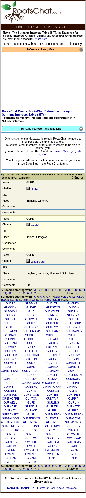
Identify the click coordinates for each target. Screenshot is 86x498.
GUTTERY (73, 426)
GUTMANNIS (73, 422)
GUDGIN (74, 307)
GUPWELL (10, 402)
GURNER (52, 406)
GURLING (53, 402)
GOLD (5, 300)
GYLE (73, 454)
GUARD (10, 303)
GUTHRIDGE (31, 422)
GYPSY (10, 462)
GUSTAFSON (53, 414)
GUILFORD (31, 327)
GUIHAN (53, 319)
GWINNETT (31, 450)
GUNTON (31, 398)
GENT (57, 297)
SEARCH (61, 27)
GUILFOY (52, 327)
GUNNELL (52, 382)
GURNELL (31, 406)
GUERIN (73, 311)
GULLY (52, 359)
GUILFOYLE (73, 327)
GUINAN (10, 335)
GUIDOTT (31, 319)
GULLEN (10, 351)
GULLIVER (53, 355)
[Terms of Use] (46, 487)
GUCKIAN (10, 307)
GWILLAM (31, 442)
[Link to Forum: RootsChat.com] (31, 22)
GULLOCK (10, 359)
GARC (41, 297)
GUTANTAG (73, 418)
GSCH (56, 300)
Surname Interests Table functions (51, 129)
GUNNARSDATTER (34, 382)
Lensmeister (37, 261)
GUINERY (52, 335)
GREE (40, 300)
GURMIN (73, 402)
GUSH (31, 414)
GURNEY (10, 410)
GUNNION (73, 386)
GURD (31, 402)
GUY (52, 430)
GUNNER (73, 382)
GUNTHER (73, 394)
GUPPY (73, 398)
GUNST (74, 390)
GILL (72, 297)
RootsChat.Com (13, 111)
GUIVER (74, 343)
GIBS (65, 297)
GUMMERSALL (10, 370)
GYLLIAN (10, 458)
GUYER (10, 434)
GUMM (31, 366)
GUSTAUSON (10, 418)
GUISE (73, 339)
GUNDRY (31, 378)
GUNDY (53, 378)
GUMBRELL (73, 363)
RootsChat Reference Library (49, 111)
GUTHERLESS (10, 422)
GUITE (31, 343)
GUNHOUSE (74, 378)
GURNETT (73, 406)
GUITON (53, 343)
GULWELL (10, 363)
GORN (14, 300)
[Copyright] (14, 487)
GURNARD (10, 406)
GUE (31, 311)
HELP (47, 27)
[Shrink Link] (29, 487)
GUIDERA (73, 315)
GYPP (73, 458)
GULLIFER (10, 355)
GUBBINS (31, 303)
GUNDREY (10, 378)
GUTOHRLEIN (10, 426)
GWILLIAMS (73, 442)
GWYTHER (52, 454)
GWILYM (52, 446)
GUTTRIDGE (31, 430)
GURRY (73, 410)
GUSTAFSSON (74, 414)
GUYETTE (52, 434)
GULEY (31, 347)
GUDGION (10, 311)
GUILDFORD (73, 323)
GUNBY (31, 374)
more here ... (43, 38)
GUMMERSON (31, 370)
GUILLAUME (10, 331)
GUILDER (52, 323)
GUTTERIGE (53, 426)
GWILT (31, 446)
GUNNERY (10, 386)
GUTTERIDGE (31, 426)
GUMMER (74, 366)
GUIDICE (10, 319)
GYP (52, 458)
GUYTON (31, 438)
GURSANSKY (10, 414)
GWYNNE (31, 454)
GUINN (10, 339)
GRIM (48, 300)
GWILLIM (10, 446)
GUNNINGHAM (52, 386)
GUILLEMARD (31, 331)
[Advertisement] (43, 79)
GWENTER (10, 442)
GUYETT (31, 434)
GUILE (10, 327)
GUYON (10, 438)
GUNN (10, 382)
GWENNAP (74, 438)
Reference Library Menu (55, 50)
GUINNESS (31, 339)
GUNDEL (52, 374)
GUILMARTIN (74, 331)
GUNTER (52, 394)
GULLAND (52, 347)
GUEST (31, 315)
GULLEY (52, 351)
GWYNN (10, 454)
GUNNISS (10, 390)
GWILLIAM (52, 442)
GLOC (80, 297)
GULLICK (73, 351)
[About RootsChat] (67, 487)
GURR (52, 410)
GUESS (10, 315)
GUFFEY (52, 315)
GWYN (74, 450)
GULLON (31, 359)
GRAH (23, 300)
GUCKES (73, 303)
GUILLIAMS (53, 331)
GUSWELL (52, 418)
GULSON (73, 359)
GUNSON (53, 390)
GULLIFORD (31, 355)
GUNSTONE (31, 394)
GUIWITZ (10, 347)
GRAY (32, 300)
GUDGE (31, 307)
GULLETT (31, 351)
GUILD (31, 323)
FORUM (33, 27)
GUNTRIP (52, 398)
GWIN (73, 446)
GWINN (10, 450)
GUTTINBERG (10, 430)
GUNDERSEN (73, 374)
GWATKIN (53, 438)
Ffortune (35, 189)
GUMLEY (10, 366)
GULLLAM (74, 355)
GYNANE (31, 458)
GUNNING (31, 386)
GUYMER (73, 434)
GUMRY (73, 370)
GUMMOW (52, 370)
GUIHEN (74, 319)
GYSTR (31, 462)
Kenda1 (35, 225)
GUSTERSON (31, 418)
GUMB (31, 363)
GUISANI (52, 339)
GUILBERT (10, 323)
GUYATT (73, 430)
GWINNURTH (53, 450)
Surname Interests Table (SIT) (23, 114)
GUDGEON (53, 307)
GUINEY (73, 335)
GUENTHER (52, 311)
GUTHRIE (52, 422)
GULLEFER (73, 347)
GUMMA (53, 366)
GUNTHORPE (10, 398)
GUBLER (52, 303)
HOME (19, 27)
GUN (10, 374)
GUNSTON (10, 394)
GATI (49, 297)
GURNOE (31, 410)
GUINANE (31, 335)
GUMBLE (52, 363)
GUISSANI (10, 343)
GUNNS (31, 390)
